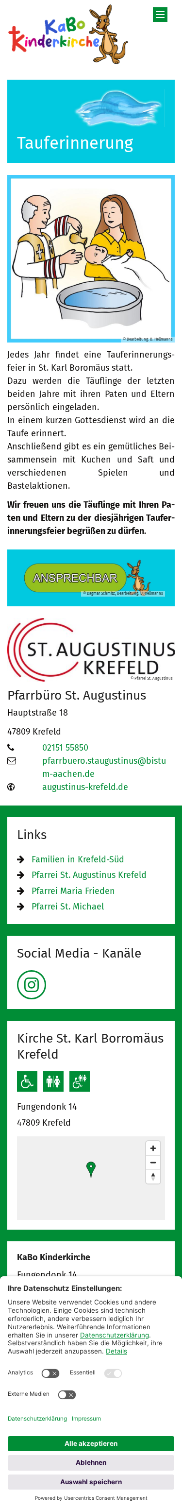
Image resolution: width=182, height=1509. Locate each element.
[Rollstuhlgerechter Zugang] (27, 1081)
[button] (91, 1170)
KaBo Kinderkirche (53, 1257)
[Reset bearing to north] (153, 1176)
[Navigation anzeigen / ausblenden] (160, 14)
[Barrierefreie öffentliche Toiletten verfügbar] (79, 1081)
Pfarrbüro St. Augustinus (76, 695)
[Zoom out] (153, 1162)
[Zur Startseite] (68, 34)
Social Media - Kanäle (79, 953)
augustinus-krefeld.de (85, 787)
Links (32, 834)
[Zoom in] (153, 1148)
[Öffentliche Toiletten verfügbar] (53, 1081)
